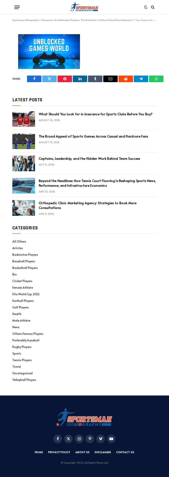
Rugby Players (22, 347)
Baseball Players (23, 261)
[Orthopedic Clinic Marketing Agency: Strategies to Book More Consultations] (23, 208)
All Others (19, 241)
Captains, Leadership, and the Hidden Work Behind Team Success (89, 158)
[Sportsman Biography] (84, 7)
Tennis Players (22, 360)
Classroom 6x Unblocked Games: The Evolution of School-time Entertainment (86, 20)
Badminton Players (25, 255)
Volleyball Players (24, 380)
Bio (14, 274)
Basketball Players (25, 268)
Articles (17, 248)
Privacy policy (59, 452)
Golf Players (20, 307)
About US (82, 452)
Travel (16, 367)
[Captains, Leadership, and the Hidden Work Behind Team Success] (23, 163)
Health (16, 314)
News (16, 327)
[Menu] (17, 7)
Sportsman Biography (25, 20)
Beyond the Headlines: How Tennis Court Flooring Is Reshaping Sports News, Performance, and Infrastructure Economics (97, 183)
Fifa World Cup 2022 (26, 294)
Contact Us (125, 452)
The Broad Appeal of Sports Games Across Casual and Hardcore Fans (93, 136)
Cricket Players (22, 281)
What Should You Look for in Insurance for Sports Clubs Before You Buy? (96, 114)
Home (39, 452)
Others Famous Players (27, 334)
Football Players (23, 301)
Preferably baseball (25, 340)
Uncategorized (22, 373)
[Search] (152, 7)
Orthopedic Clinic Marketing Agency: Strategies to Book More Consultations (87, 205)
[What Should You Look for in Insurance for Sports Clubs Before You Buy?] (23, 119)
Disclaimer (103, 452)
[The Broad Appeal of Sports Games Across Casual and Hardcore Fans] (23, 141)
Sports (16, 353)
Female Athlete (22, 287)
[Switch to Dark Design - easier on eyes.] (145, 7)
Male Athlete (21, 320)
